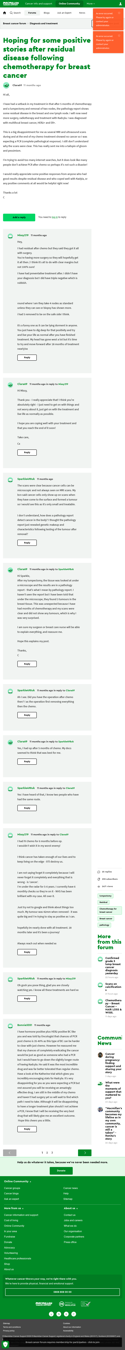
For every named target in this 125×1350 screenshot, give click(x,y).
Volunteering (11, 1253)
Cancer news (70, 1188)
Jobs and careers (73, 1220)
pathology (104, 925)
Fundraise (9, 1237)
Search (17, 13)
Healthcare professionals (17, 1259)
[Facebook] (51, 1313)
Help (66, 1193)
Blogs (47, 13)
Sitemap (67, 1199)
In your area (10, 1231)
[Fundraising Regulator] (67, 1303)
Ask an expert (11, 1199)
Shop (7, 1264)
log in (55, 217)
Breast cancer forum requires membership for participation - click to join (63, 1342)
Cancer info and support (38, 3)
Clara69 (17, 85)
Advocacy (9, 1248)
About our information (72, 1327)
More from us (13, 1208)
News (82, 13)
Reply (27, 357)
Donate (61, 1170)
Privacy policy (8, 1331)
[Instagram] (73, 1313)
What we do (70, 1226)
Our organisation (73, 1231)
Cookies (66, 1324)
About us (9, 1269)
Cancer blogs (11, 1193)
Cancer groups (12, 1188)
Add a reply (19, 217)
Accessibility (68, 1331)
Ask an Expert (64, 13)
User (120, 3)
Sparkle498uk (26, 479)
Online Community (69, 3)
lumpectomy (105, 896)
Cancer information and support (21, 1215)
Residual (103, 902)
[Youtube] (66, 1313)
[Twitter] (58, 1313)
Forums (32, 13)
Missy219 (23, 235)
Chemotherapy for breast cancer (108, 910)
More (90, 3)
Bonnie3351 (25, 1025)
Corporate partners (74, 1237)
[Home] (11, 3)
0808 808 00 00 (62, 1292)
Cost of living (11, 1220)
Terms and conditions (12, 1327)
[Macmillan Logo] (44, 1303)
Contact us (69, 1215)
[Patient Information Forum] (86, 1303)
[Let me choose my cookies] (5, 1344)
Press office (70, 1242)
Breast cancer (106, 919)
